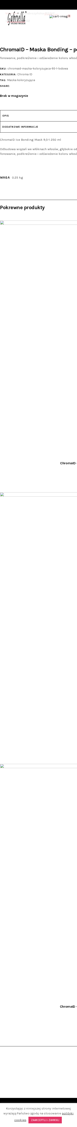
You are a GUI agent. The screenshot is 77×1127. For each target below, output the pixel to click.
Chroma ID (24, 74)
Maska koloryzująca (21, 80)
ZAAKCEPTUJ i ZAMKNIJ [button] (45, 1120)
